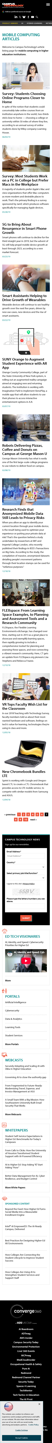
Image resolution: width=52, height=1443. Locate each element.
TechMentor (26, 1390)
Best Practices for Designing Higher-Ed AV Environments (25, 1242)
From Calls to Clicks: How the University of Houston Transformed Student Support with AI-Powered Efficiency (25, 1153)
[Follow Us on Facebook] (28, 17)
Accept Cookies (21, 1438)
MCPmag (26, 1355)
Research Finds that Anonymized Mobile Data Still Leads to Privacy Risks (23, 513)
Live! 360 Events (26, 1351)
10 (25, 819)
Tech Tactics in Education (26, 1394)
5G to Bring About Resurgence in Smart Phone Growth (24, 228)
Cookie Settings (21, 1430)
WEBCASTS (14, 1060)
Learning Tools (12, 1027)
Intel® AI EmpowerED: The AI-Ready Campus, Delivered (23, 1228)
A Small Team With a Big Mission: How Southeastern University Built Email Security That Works (24, 1102)
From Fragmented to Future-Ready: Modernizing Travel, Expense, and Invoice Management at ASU (23, 1088)
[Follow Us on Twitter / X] (20, 17)
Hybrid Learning (34, 23)
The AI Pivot (26, 1399)
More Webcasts (13, 1114)
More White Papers (15, 1187)
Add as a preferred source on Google (18, 12)
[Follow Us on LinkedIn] (16, 16)
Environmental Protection (26, 1346)
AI (22, 23)
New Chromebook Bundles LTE (23, 773)
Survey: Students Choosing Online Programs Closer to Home (23, 97)
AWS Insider (26, 1337)
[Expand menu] (48, 5)
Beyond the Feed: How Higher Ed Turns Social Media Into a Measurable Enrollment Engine (25, 1212)
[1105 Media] (26, 1322)
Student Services (13, 1035)
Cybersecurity (12, 1010)
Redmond (26, 1373)
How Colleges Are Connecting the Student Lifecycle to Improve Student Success (24, 1257)
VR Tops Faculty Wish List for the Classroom (24, 706)
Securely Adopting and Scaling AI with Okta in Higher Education (25, 1067)
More (8, 980)
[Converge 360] (26, 1311)
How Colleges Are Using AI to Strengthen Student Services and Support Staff (22, 1275)
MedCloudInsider (26, 1359)
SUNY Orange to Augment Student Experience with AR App (24, 363)
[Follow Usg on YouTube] (32, 17)
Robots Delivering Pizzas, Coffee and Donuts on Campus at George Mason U (24, 449)
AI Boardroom (26, 1329)
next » (33, 819)
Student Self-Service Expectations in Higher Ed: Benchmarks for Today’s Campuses (23, 1139)
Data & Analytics (13, 1018)
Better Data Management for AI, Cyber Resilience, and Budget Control (25, 1177)
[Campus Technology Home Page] (13, 5)
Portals (12, 996)
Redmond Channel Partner (26, 1377)
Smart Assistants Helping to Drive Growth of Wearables (24, 297)
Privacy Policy (29, 883)
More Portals (12, 1044)
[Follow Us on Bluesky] (24, 17)
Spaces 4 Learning (26, 1386)
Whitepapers (16, 1130)
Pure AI (26, 1368)
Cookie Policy (33, 1425)
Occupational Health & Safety (26, 1364)
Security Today (26, 1381)
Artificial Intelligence (15, 1002)
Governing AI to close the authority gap (25, 1077)
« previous (10, 814)
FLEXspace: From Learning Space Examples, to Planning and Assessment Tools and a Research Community (25, 616)
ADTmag (26, 1333)
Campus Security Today (26, 1342)
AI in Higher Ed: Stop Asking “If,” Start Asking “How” (24, 1166)
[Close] (39, 1404)
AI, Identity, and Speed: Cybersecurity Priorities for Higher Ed (24, 944)
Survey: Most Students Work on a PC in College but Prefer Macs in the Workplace (25, 180)
